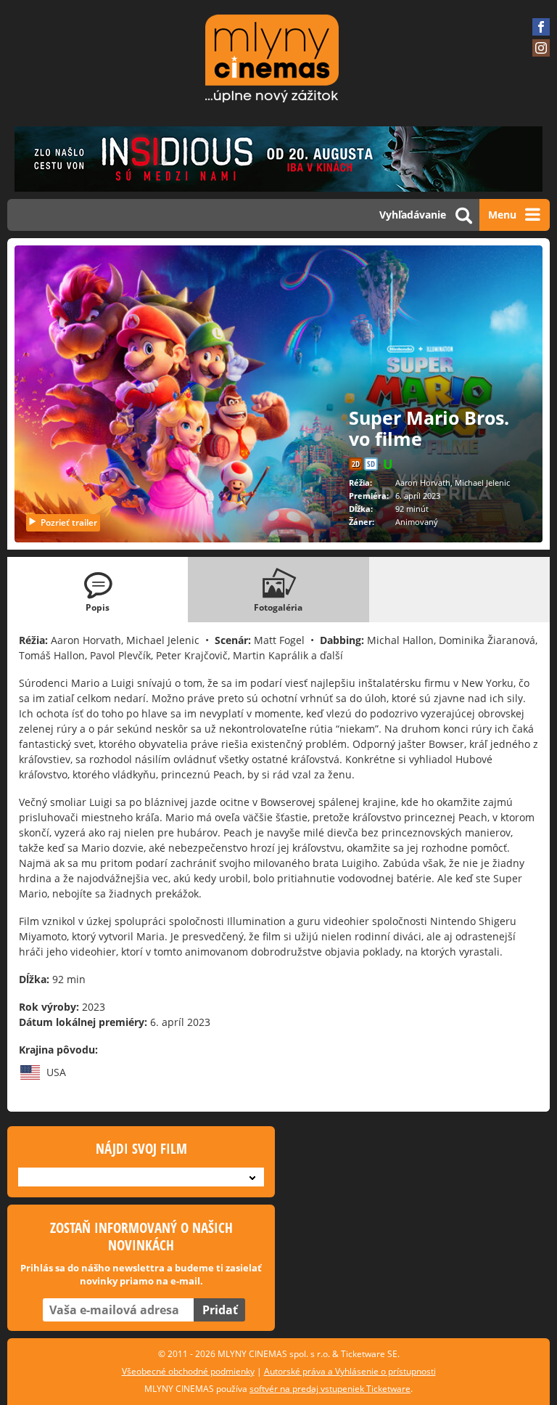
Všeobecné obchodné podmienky (188, 1371)
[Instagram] (541, 48)
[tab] (97, 589)
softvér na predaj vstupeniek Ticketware (329, 1388)
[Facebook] (541, 27)
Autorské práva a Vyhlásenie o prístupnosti (350, 1371)
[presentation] (97, 589)
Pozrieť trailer (69, 522)
